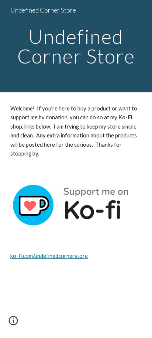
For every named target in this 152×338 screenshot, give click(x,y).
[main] (76, 46)
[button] (13, 323)
